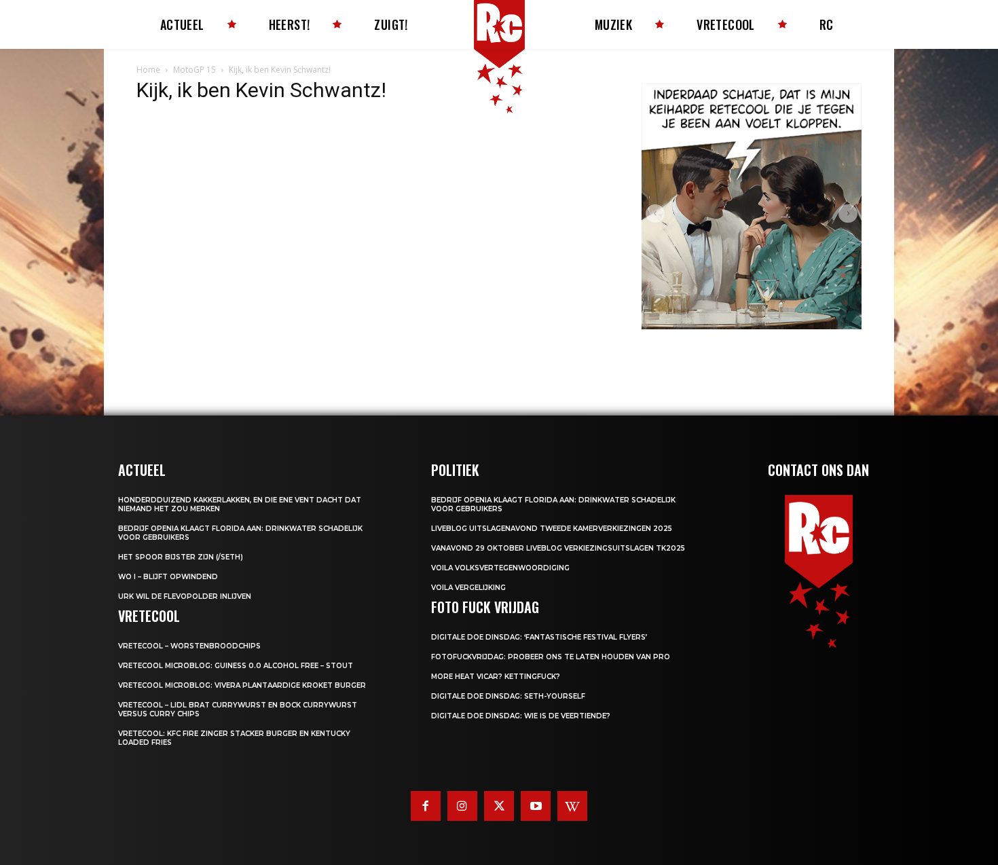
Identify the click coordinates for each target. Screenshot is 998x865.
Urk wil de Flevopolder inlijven (184, 596)
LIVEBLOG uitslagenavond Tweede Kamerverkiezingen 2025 (551, 528)
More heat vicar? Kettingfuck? (495, 676)
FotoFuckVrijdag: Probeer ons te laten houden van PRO (550, 656)
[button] (655, 213)
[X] (499, 806)
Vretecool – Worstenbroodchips (189, 646)
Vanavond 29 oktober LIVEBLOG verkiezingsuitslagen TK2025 (558, 548)
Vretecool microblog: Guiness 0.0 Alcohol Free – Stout (235, 665)
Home (148, 69)
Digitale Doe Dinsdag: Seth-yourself (508, 696)
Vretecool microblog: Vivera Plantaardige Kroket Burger (242, 685)
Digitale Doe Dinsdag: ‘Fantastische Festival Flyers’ (539, 637)
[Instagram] (462, 806)
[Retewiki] (572, 806)
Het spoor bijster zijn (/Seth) (180, 557)
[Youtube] (536, 806)
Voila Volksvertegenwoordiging (500, 568)
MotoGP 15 (194, 69)
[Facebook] (426, 806)
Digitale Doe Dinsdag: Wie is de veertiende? (520, 716)
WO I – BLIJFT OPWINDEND (168, 576)
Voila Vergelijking (468, 587)
